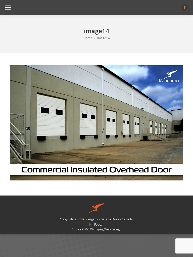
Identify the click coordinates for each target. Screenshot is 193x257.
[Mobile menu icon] (8, 8)
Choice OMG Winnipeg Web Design (96, 229)
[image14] (96, 122)
